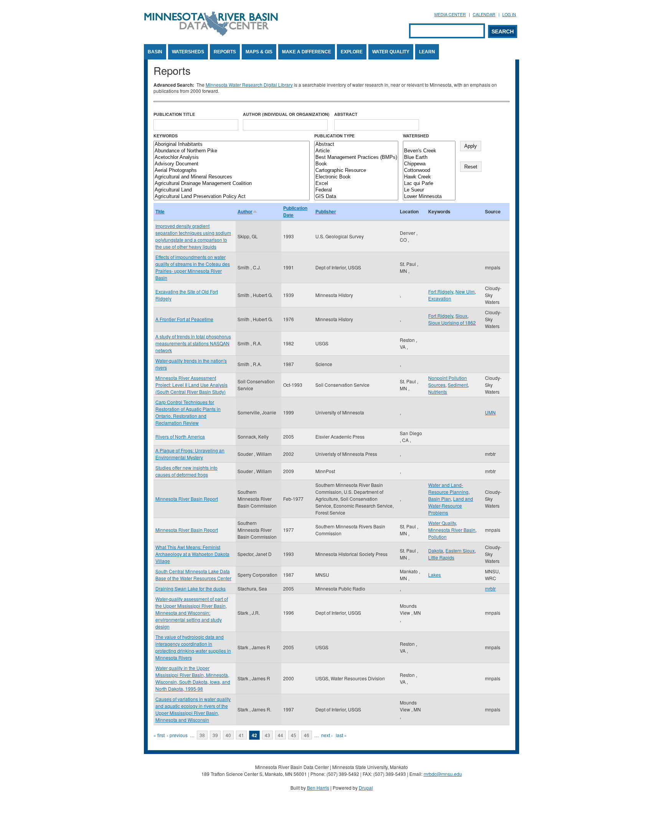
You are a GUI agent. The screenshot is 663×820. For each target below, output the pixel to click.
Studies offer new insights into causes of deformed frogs (186, 471)
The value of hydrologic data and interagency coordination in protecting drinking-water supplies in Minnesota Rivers (193, 647)
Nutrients (437, 391)
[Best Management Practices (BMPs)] (356, 157)
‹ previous (177, 735)
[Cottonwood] (429, 170)
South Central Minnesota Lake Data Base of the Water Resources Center (193, 574)
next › (327, 735)
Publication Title (174, 114)
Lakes (434, 574)
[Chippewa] (429, 164)
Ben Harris (318, 787)
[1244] (429, 144)
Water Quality (390, 51)
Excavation (439, 298)
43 (267, 735)
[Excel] (356, 183)
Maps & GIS (259, 51)
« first (159, 735)
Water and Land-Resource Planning (448, 488)
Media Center (450, 14)
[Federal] (356, 190)
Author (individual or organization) (286, 114)
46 (306, 735)
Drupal (366, 787)
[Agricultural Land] (231, 190)
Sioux (461, 315)
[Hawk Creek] (429, 177)
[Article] (356, 151)
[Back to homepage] (211, 34)
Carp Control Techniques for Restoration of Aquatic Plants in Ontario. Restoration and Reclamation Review (188, 412)
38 (202, 735)
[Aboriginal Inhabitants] (231, 144)
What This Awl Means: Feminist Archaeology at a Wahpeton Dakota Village (192, 554)
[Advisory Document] (231, 164)
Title (160, 211)
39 (215, 735)
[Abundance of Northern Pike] (231, 151)
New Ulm (465, 291)
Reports (225, 51)
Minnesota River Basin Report (186, 498)
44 (280, 735)
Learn (427, 51)
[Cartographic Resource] (356, 170)
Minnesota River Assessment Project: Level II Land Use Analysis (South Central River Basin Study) (191, 385)
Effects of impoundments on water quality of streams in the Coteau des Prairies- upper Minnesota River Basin (192, 267)
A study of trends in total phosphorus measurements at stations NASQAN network (193, 343)
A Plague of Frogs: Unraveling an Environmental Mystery (189, 453)
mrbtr (490, 588)
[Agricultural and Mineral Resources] (231, 177)
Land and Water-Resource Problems (450, 505)
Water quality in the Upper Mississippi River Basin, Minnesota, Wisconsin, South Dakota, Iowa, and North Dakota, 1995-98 (192, 678)
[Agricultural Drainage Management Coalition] (231, 183)
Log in (509, 14)
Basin (155, 51)
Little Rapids (441, 557)
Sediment (458, 384)
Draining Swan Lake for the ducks (190, 588)
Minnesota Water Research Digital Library (249, 84)
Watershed (416, 136)
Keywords (165, 136)
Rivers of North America (180, 436)
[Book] (356, 164)
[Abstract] (356, 144)
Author (244, 211)
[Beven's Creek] (429, 151)
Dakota (435, 550)
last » (341, 735)
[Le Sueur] (429, 190)
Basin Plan (439, 498)
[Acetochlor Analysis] (231, 157)
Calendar (484, 14)
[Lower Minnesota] (429, 196)
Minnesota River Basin (451, 529)
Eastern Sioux (460, 550)
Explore (352, 51)
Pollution (437, 536)
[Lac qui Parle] (429, 183)
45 (293, 735)
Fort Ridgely (440, 291)
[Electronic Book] (356, 177)
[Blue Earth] (429, 157)
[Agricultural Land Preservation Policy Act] (231, 196)
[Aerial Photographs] (231, 170)
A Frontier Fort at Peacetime (184, 319)
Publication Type (334, 136)
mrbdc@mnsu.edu (443, 774)
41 (241, 735)
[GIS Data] (356, 196)
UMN (490, 412)
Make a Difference (306, 51)
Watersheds (188, 51)
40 (228, 735)
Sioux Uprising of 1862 (452, 322)
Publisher (325, 211)
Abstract (346, 114)
